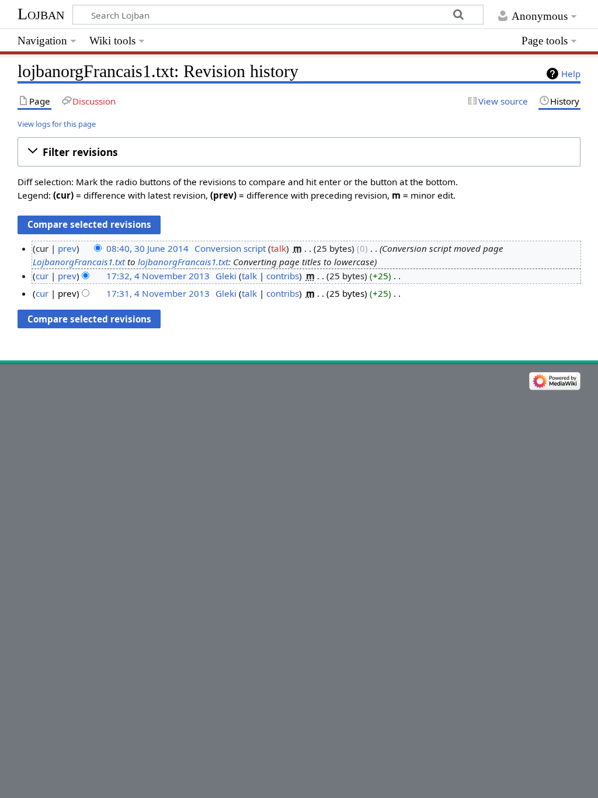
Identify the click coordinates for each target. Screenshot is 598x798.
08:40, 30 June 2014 (147, 248)
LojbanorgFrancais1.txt (79, 262)
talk (278, 248)
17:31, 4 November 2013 (158, 293)
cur (42, 276)
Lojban (41, 14)
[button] (298, 152)
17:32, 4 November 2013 (158, 276)
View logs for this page (57, 124)
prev (67, 248)
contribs (282, 276)
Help (570, 73)
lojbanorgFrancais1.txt (183, 262)
